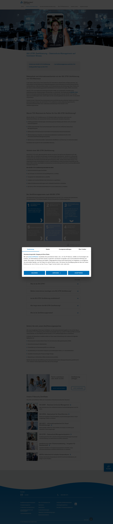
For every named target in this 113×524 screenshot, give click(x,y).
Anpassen (55, 272)
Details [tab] (48, 249)
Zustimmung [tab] (30, 249)
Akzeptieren (79, 272)
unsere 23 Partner (33, 256)
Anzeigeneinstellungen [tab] (65, 249)
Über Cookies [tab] (82, 249)
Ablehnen (34, 272)
